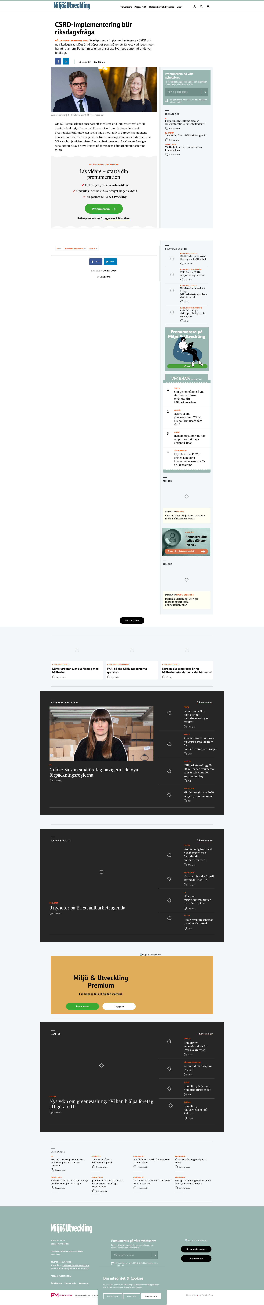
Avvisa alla (131, 1296)
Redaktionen (56, 1283)
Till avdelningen (205, 702)
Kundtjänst (97, 1295)
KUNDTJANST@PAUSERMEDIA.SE (76, 1265)
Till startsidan (132, 620)
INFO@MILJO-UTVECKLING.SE (76, 1268)
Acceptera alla (151, 1296)
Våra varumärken (82, 1295)
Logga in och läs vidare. (116, 218)
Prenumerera (126, 7)
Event (179, 7)
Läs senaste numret (196, 1249)
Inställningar (112, 1296)
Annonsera (83, 1283)
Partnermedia (70, 1283)
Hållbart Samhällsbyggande (161, 7)
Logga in (119, 1006)
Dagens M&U (140, 7)
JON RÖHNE (55, 1254)
